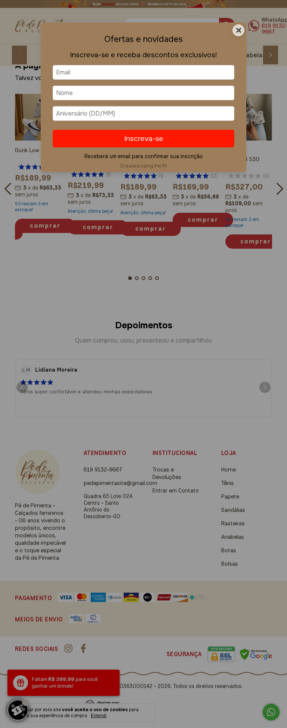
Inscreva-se (143, 138)
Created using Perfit (143, 166)
